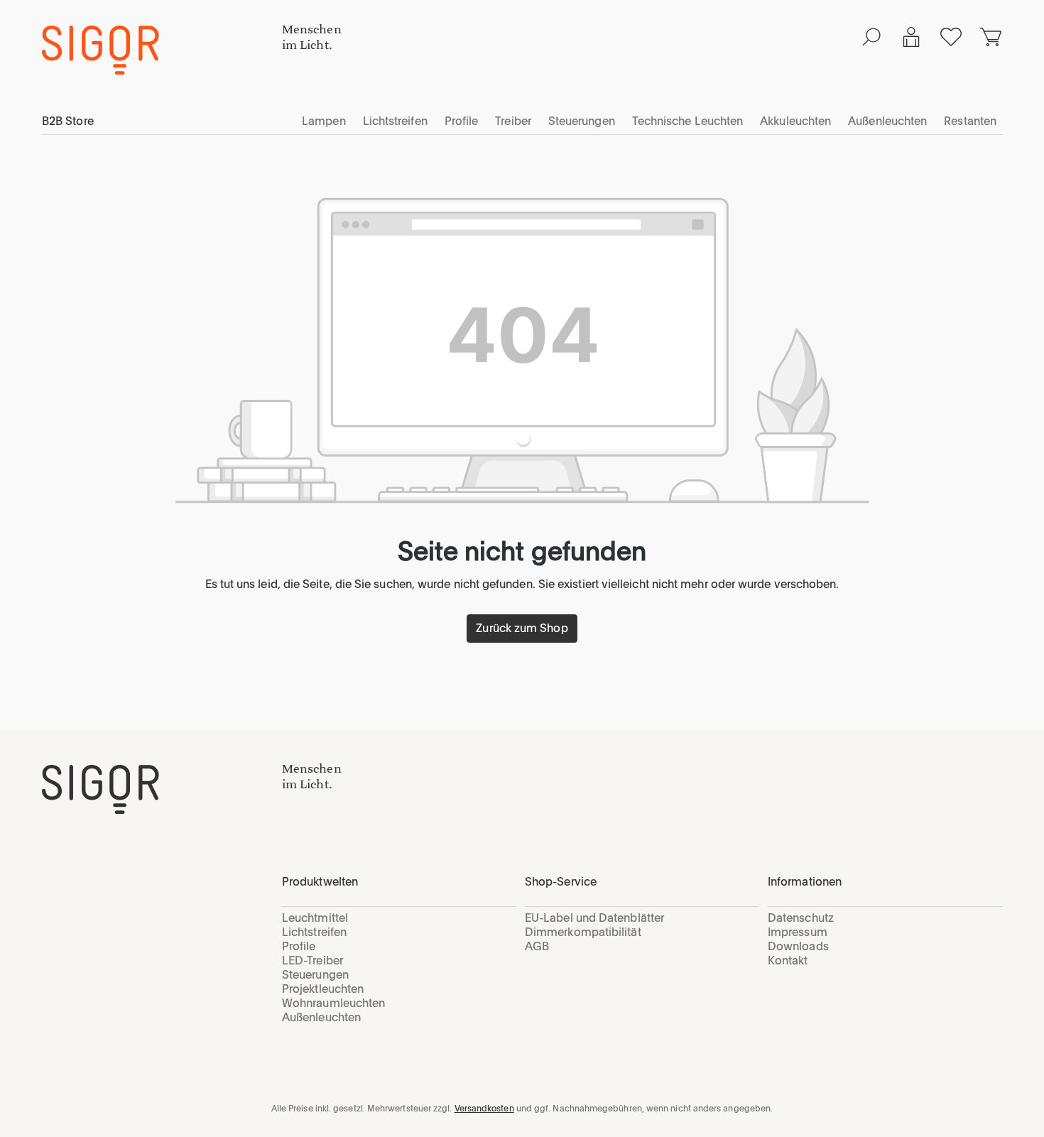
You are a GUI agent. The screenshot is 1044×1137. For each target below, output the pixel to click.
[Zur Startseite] (162, 789)
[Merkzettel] (951, 37)
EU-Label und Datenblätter (594, 918)
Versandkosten (484, 1109)
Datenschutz (801, 918)
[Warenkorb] (990, 37)
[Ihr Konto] (911, 37)
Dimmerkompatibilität (583, 932)
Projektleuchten (323, 989)
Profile (299, 946)
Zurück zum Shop (521, 628)
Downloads (798, 946)
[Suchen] (871, 37)
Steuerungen (315, 974)
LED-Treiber (312, 960)
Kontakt (788, 960)
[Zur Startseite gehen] (162, 50)
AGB (537, 946)
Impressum (797, 932)
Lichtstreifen (314, 932)
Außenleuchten (321, 1017)
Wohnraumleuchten (333, 1003)
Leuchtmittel (315, 918)
